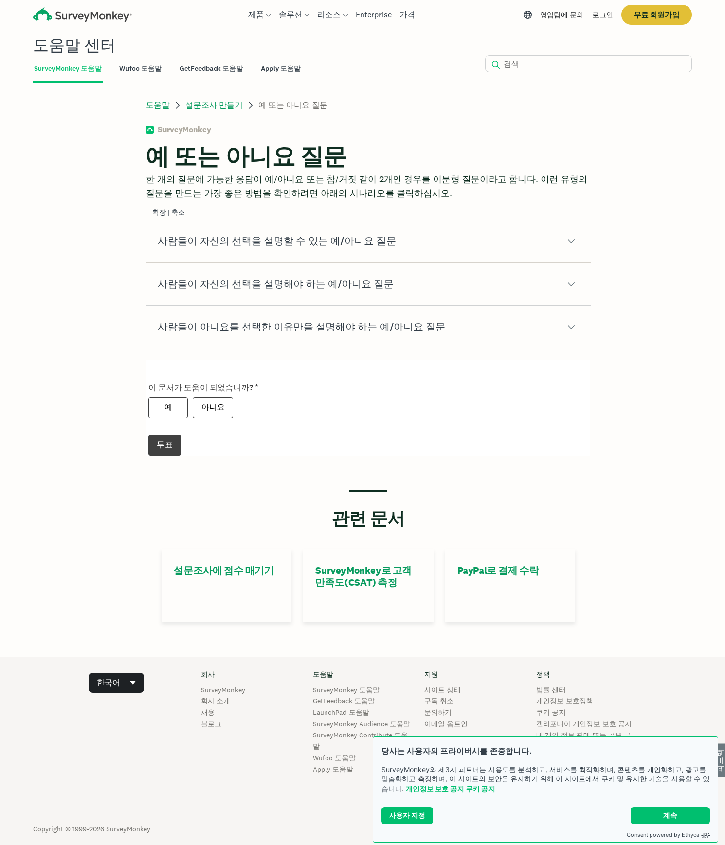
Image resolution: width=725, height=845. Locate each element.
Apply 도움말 (333, 769)
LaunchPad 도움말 (341, 712)
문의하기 (438, 712)
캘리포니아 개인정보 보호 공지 (584, 723)
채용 (208, 712)
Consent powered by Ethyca (663, 834)
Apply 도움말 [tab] (281, 68)
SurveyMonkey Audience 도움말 (361, 723)
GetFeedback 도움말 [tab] (211, 68)
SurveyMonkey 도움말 (346, 689)
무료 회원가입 (657, 14)
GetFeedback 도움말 (344, 701)
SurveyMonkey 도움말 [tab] (68, 68)
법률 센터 (551, 689)
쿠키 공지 (480, 788)
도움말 (158, 105)
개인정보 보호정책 (564, 701)
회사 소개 (215, 701)
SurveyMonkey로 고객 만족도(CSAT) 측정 (363, 576)
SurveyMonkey (223, 689)
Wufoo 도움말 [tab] (140, 68)
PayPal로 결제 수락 (498, 570)
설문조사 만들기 (214, 105)
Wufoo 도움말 (334, 757)
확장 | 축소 (168, 212)
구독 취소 (439, 701)
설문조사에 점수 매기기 (224, 570)
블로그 (211, 723)
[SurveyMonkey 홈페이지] (82, 16)
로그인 (602, 14)
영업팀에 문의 (561, 14)
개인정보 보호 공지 (435, 788)
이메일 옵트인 (446, 723)
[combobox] (116, 683)
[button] (368, 241)
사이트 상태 (442, 689)
